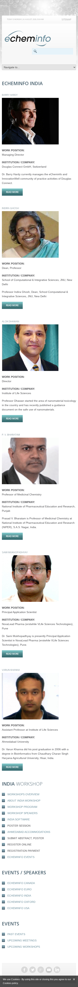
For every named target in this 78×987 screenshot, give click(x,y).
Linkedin (57, 969)
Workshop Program (22, 806)
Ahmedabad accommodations (28, 831)
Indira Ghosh (10, 208)
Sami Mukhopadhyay (15, 552)
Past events (16, 934)
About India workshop (23, 800)
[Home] (28, 38)
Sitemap (66, 19)
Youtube (49, 969)
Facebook (24, 969)
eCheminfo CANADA (21, 883)
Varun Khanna (11, 670)
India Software (18, 819)
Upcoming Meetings (22, 940)
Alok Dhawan (10, 321)
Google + (40, 969)
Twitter (32, 969)
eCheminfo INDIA (19, 895)
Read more (14, 192)
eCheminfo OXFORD (21, 901)
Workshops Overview (23, 794)
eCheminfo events (20, 857)
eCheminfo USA (18, 908)
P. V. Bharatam (11, 434)
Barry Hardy (10, 95)
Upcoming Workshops (23, 946)
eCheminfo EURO (19, 889)
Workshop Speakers (22, 813)
